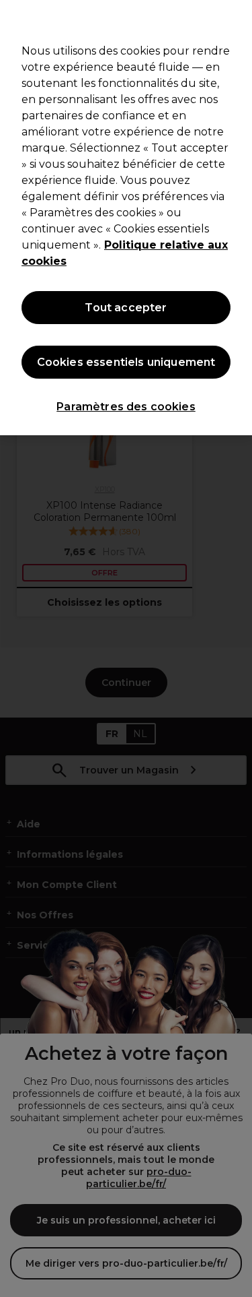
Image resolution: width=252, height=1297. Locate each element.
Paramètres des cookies (126, 406)
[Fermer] (236, 19)
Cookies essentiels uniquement (126, 362)
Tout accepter (126, 307)
